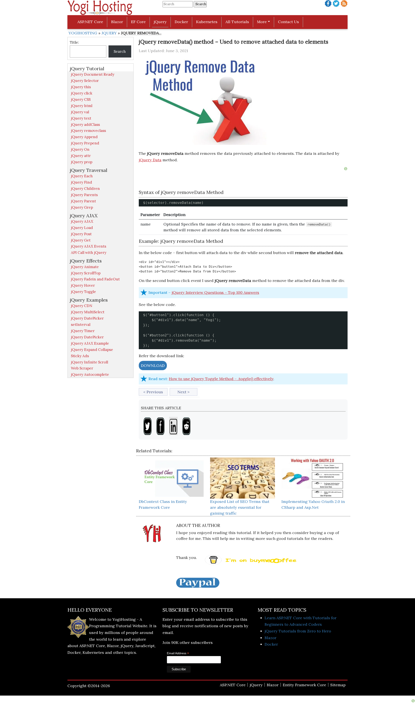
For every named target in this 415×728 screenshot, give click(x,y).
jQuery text (81, 118)
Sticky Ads (80, 356)
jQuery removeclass (88, 130)
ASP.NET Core (233, 684)
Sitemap (338, 684)
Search (120, 51)
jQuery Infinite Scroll (89, 362)
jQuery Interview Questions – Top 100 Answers (215, 292)
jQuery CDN (81, 305)
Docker (271, 644)
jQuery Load (82, 227)
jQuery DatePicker (87, 318)
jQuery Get (81, 240)
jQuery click (81, 93)
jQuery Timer (83, 330)
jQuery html (81, 105)
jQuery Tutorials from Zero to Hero (298, 631)
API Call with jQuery (88, 252)
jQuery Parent (83, 201)
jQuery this (81, 87)
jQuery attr (81, 155)
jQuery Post (81, 234)
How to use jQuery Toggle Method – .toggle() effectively (221, 378)
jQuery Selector (85, 80)
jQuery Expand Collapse (92, 349)
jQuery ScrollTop (86, 273)
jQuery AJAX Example (90, 343)
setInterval (80, 324)
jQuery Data (150, 159)
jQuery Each (82, 176)
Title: (74, 42)
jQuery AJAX (82, 221)
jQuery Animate (85, 266)
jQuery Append (84, 136)
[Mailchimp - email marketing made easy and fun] (215, 672)
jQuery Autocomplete (90, 374)
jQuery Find (81, 182)
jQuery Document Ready (92, 74)
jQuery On (80, 149)
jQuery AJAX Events (88, 246)
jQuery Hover (83, 285)
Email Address (178, 653)
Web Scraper (82, 368)
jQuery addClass (85, 124)
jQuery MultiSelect (87, 312)
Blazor (270, 637)
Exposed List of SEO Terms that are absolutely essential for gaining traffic (239, 507)
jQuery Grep (82, 207)
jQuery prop (81, 162)
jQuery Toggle (83, 291)
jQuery (109, 32)
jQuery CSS (81, 99)
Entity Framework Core (304, 684)
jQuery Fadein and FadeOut (95, 279)
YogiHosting (83, 32)
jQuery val (80, 112)
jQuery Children (85, 188)
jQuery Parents (84, 194)
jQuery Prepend (85, 143)
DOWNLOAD (153, 365)
